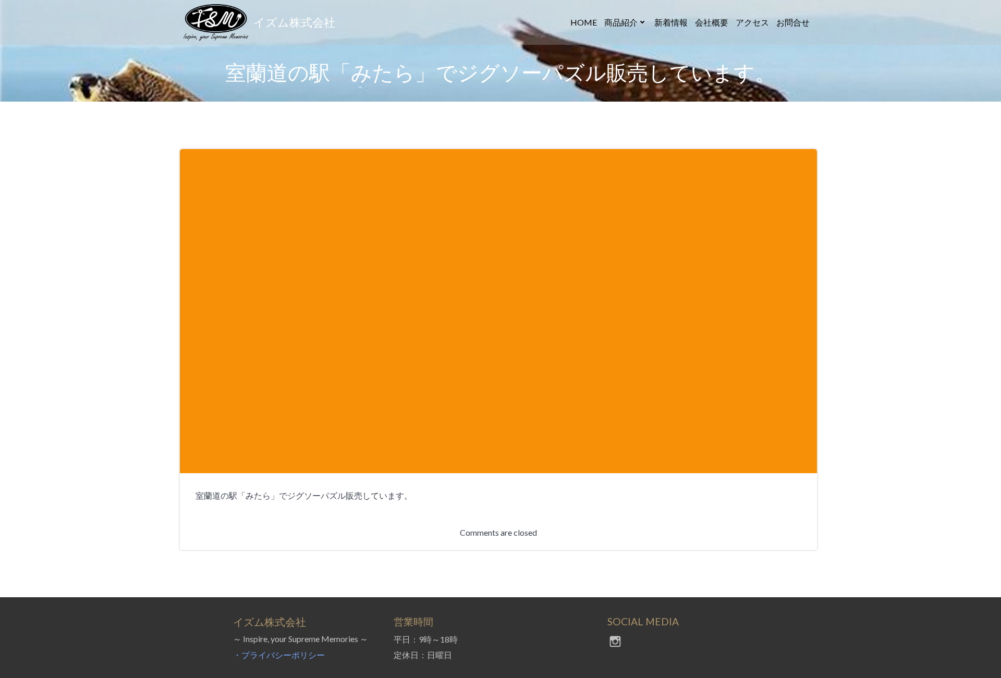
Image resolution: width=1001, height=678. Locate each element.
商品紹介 (621, 22)
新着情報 (671, 22)
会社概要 (711, 22)
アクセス (752, 22)
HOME (583, 22)
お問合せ (793, 22)
